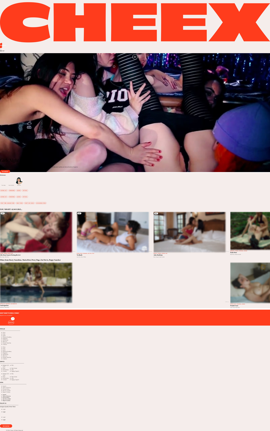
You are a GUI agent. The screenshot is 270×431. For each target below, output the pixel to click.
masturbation (14, 303)
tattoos (25, 190)
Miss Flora (232, 254)
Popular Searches (7, 343)
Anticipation (4, 305)
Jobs (12, 369)
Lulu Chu (78, 257)
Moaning (85, 253)
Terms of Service (7, 387)
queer (18, 190)
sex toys (90, 253)
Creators (5, 344)
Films (4, 334)
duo (12, 253)
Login (4, 409)
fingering (12, 190)
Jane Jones (232, 307)
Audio (4, 335)
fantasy (155, 253)
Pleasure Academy (7, 337)
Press (4, 368)
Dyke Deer (233, 252)
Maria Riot (19, 185)
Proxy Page (3, 185)
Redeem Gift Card (6, 366)
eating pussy (80, 253)
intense (163, 253)
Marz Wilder (83, 257)
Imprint (4, 386)
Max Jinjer (2, 257)
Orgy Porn (20, 203)
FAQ (12, 365)
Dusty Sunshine (11, 185)
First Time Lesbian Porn (7, 203)
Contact (5, 371)
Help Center (14, 368)
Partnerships (6, 369)
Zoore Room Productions (15, 169)
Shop (4, 332)
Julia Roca (2, 307)
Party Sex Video (29, 203)
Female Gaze (234, 306)
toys (93, 253)
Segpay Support (15, 371)
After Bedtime (158, 255)
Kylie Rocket (162, 257)
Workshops (5, 340)
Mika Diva (7, 257)
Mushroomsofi (238, 254)
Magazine (5, 338)
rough (9, 253)
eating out (4, 190)
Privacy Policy (6, 389)
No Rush (79, 255)
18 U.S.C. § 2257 (7, 390)
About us (5, 341)
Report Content (6, 392)
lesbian (5, 253)
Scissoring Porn (41, 203)
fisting (1, 253)
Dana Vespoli (156, 257)
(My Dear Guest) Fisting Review (10, 255)
